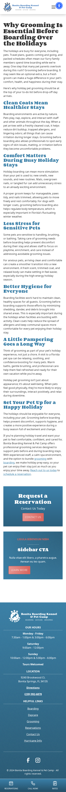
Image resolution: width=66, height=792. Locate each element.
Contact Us (33, 517)
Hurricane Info (33, 740)
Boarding (33, 708)
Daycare (33, 715)
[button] (59, 5)
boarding (9, 462)
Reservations (33, 728)
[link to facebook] (28, 761)
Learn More (19, 570)
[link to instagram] (38, 761)
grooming (40, 458)
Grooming (33, 721)
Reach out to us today (43, 470)
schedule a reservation (17, 474)
